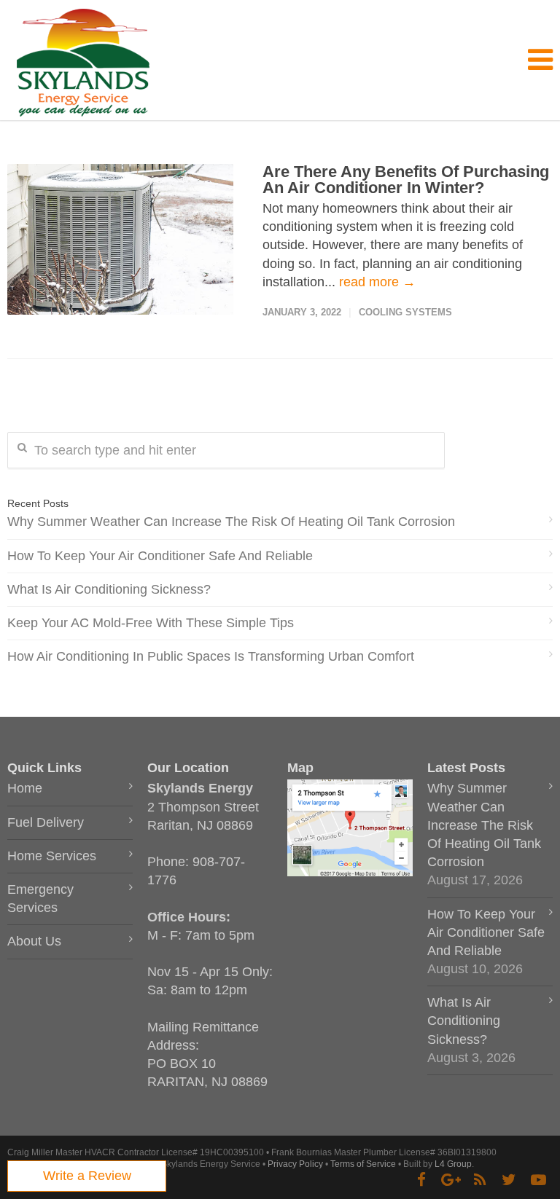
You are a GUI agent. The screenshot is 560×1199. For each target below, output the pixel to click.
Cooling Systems (405, 312)
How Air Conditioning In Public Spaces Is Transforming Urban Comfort (210, 656)
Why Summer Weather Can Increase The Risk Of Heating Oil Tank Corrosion (231, 521)
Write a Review (87, 1175)
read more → (377, 282)
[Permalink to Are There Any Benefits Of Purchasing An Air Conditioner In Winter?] (120, 239)
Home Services (51, 856)
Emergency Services (40, 898)
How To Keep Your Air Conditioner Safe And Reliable (160, 556)
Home (24, 788)
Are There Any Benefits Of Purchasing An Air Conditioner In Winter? (405, 179)
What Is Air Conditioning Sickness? (109, 589)
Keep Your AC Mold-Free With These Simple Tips (150, 623)
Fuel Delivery (45, 822)
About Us (34, 941)
